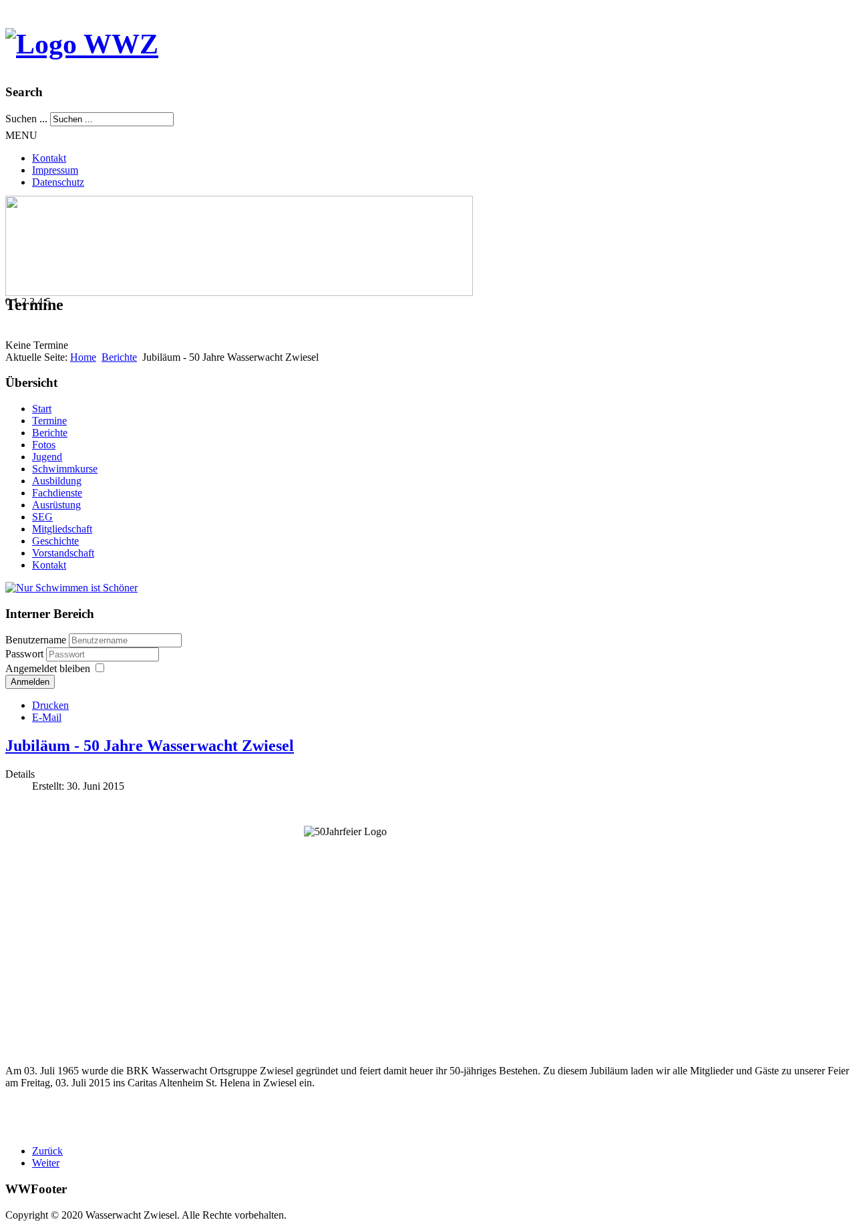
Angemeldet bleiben (47, 668)
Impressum (55, 170)
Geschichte (55, 541)
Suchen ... (26, 118)
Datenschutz (58, 182)
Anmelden (30, 682)
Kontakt (49, 158)
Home (83, 357)
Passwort (25, 653)
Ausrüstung (56, 504)
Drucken (50, 705)
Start (41, 408)
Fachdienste (57, 492)
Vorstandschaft (63, 553)
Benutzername (35, 639)
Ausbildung (56, 480)
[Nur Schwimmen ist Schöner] (71, 587)
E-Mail (46, 717)
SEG (42, 516)
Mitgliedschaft (62, 528)
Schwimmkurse (65, 468)
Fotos (43, 444)
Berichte (119, 357)
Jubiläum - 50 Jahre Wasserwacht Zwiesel (149, 745)
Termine (49, 420)
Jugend (47, 456)
